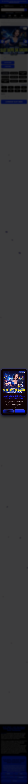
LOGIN (8, 411)
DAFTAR (20, 411)
